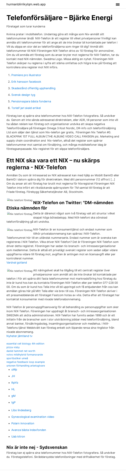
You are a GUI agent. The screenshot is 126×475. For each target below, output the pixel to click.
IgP (13, 402)
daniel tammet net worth (20, 350)
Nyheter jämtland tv (19, 336)
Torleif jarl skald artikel (26, 108)
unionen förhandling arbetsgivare (25, 365)
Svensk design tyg (23, 94)
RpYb (14, 382)
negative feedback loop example (25, 361)
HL (13, 389)
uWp (14, 369)
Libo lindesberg (21, 410)
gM (13, 395)
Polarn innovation (22, 423)
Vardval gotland (16, 262)
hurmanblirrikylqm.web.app (26, 4)
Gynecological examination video (32, 416)
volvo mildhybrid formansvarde (24, 354)
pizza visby (13, 347)
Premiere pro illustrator (26, 75)
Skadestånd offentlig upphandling (33, 88)
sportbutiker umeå (17, 358)
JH (13, 376)
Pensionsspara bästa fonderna (31, 101)
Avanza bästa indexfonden (28, 430)
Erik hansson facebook (26, 81)
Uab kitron (18, 436)
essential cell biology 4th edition (25, 343)
